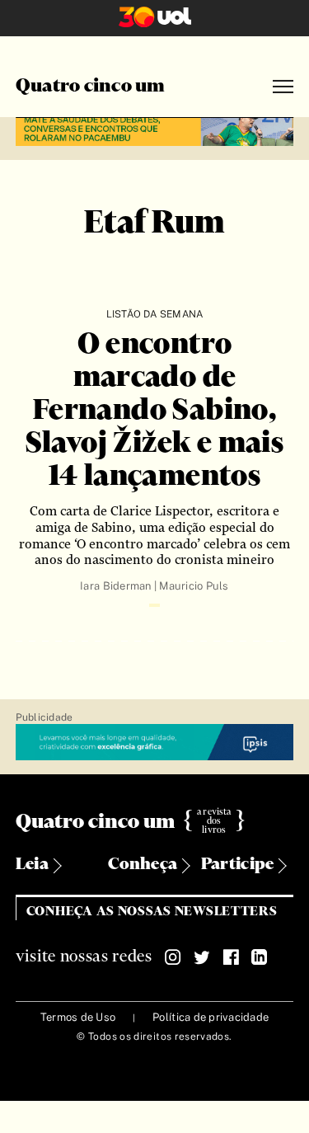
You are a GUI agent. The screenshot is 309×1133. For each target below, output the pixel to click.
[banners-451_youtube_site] (155, 129)
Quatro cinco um (91, 87)
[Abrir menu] (283, 87)
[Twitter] (202, 957)
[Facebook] (230, 957)
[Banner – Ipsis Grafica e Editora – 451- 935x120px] (155, 742)
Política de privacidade (210, 1017)
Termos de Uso (77, 1017)
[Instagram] (173, 957)
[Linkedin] (259, 957)
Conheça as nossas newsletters (152, 911)
